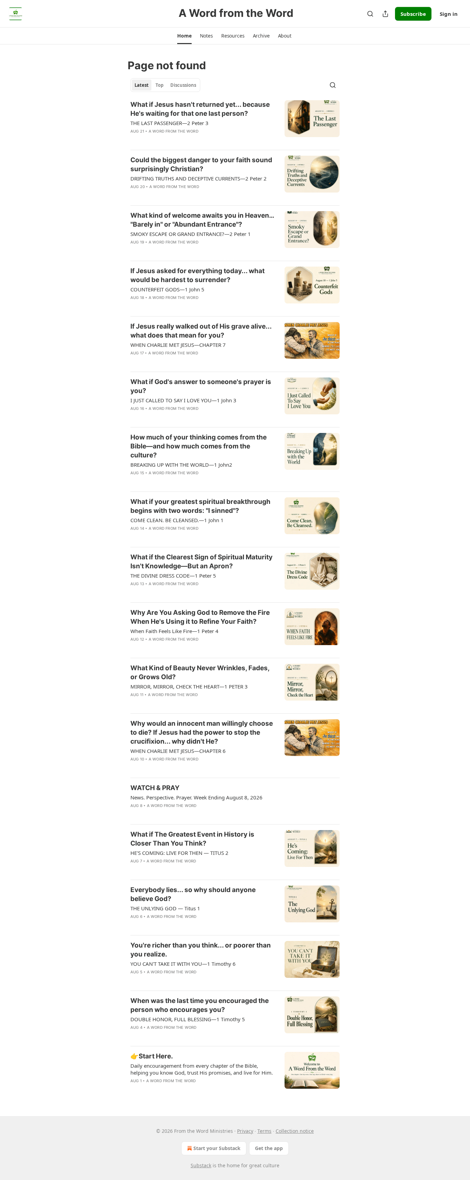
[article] (235, 122)
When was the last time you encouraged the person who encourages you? (199, 1005)
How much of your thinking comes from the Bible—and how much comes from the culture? (198, 446)
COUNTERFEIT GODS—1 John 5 (167, 289)
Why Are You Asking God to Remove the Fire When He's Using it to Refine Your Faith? (200, 617)
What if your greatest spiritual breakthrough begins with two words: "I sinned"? (200, 506)
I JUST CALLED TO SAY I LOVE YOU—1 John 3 (183, 400)
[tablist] (165, 85)
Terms (264, 1131)
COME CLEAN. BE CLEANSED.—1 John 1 (177, 520)
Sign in (449, 13)
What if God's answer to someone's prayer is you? (200, 386)
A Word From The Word (174, 131)
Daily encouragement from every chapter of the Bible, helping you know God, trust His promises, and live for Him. (201, 1069)
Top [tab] (159, 85)
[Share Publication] (385, 14)
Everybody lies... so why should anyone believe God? (193, 894)
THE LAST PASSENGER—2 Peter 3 (169, 123)
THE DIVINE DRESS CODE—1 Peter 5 (173, 575)
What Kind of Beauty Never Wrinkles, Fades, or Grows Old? (199, 672)
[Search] (370, 14)
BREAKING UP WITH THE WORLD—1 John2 (181, 464)
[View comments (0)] (180, 140)
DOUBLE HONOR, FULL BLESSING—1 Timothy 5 (187, 1019)
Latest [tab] (142, 85)
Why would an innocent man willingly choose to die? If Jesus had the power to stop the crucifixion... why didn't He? (201, 732)
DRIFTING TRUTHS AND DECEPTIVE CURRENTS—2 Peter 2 (198, 178)
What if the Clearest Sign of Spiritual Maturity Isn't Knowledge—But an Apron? (201, 561)
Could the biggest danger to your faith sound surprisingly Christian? (201, 164)
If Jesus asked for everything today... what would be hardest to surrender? (197, 275)
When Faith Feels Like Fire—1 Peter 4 (174, 631)
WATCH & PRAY (155, 788)
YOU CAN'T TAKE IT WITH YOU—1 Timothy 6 (183, 963)
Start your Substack (217, 1148)
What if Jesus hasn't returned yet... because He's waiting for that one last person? (200, 109)
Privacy (245, 1131)
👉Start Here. (151, 1056)
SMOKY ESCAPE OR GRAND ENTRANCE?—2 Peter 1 (190, 233)
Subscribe (413, 13)
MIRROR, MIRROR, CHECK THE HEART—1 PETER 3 (189, 686)
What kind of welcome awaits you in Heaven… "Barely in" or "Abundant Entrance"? (202, 219)
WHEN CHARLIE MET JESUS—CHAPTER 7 (178, 344)
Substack (201, 1165)
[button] (184, 36)
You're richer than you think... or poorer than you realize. (200, 949)
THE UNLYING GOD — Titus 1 (165, 908)
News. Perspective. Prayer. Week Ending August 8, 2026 (196, 797)
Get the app (269, 1148)
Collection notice (295, 1131)
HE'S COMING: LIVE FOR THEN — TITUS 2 (179, 852)
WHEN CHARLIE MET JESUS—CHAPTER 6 (178, 750)
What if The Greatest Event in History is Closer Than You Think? (192, 838)
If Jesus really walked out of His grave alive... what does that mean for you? (200, 330)
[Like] (134, 140)
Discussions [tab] (183, 85)
